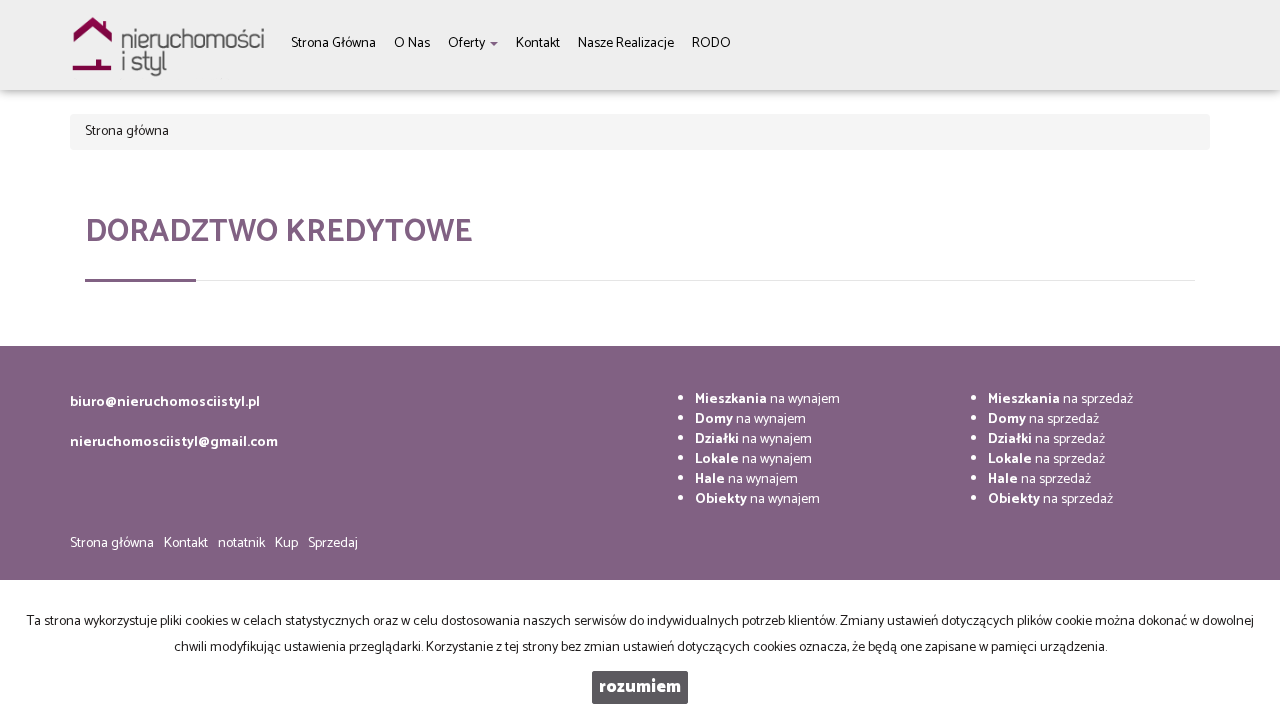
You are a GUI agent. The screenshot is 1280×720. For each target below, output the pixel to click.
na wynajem (767, 399)
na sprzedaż (1060, 399)
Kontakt (186, 543)
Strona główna (112, 543)
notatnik (241, 543)
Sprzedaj (333, 543)
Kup (286, 543)
